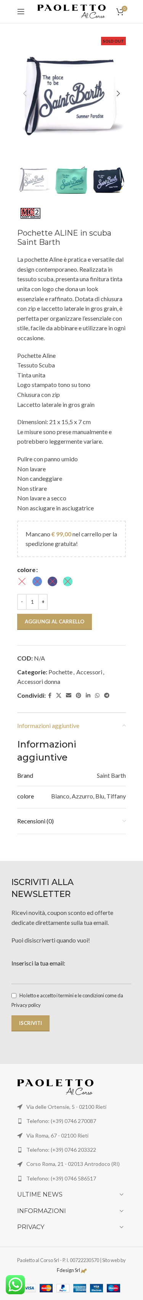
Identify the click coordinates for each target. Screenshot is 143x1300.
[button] (24, 93)
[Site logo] (71, 10)
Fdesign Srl (68, 1270)
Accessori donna (38, 681)
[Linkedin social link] (88, 695)
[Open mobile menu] (21, 11)
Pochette (60, 671)
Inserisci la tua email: (38, 963)
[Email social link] (69, 695)
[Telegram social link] (107, 695)
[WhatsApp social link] (97, 695)
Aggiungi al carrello (54, 621)
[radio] (22, 581)
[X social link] (59, 695)
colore (26, 569)
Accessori (89, 671)
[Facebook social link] (50, 695)
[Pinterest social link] (79, 695)
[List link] (71, 1121)
